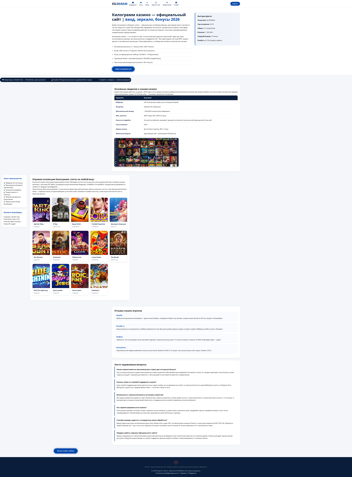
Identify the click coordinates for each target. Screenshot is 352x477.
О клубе (176, 5)
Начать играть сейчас (65, 451)
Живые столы (156, 5)
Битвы (147, 5)
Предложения (167, 5)
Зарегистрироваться (123, 69)
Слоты (141, 5)
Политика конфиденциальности (167, 473)
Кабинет (235, 4)
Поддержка (132, 5)
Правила (183, 473)
